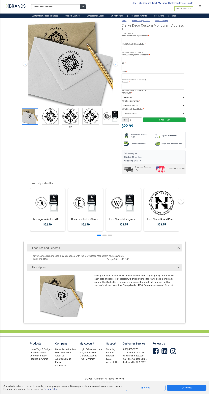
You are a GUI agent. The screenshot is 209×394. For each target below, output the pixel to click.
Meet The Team (63, 352)
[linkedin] (165, 352)
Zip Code (126, 82)
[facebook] (156, 352)
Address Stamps (161, 21)
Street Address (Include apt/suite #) (136, 55)
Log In (190, 3)
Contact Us (60, 365)
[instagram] (173, 352)
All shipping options (132, 161)
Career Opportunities (65, 349)
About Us (59, 355)
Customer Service (177, 3)
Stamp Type (127, 93)
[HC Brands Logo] (16, 5)
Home (124, 21)
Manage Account (88, 355)
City (124, 63)
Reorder (110, 355)
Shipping (110, 349)
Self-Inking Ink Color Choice (133, 109)
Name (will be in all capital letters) (135, 36)
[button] (99, 235)
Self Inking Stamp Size (131, 101)
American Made (63, 359)
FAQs (108, 359)
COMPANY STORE (183, 9)
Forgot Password (88, 352)
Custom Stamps (38, 352)
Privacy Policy (51, 389)
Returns (110, 352)
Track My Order (159, 3)
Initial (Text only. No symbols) (133, 44)
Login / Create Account (91, 349)
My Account (145, 3)
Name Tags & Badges (40, 349)
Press (58, 362)
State (124, 72)
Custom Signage (38, 355)
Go (83, 7)
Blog (134, 3)
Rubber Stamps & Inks (141, 21)
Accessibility (112, 362)
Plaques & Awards (39, 359)
